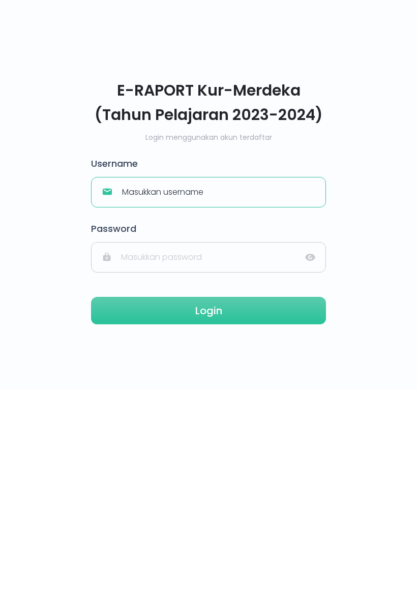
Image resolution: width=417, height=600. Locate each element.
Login (208, 311)
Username (114, 163)
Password (113, 228)
